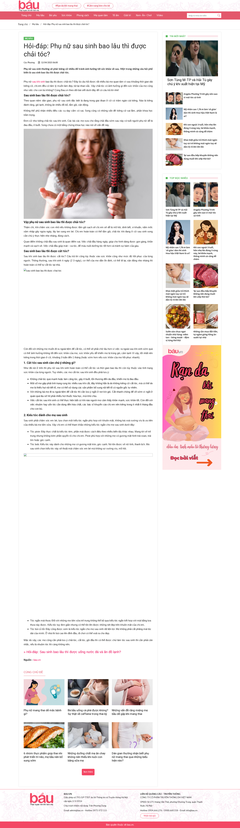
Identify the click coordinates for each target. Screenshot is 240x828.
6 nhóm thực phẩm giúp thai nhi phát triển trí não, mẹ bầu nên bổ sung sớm (43, 757)
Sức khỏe (67, 15)
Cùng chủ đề (33, 672)
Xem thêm (88, 772)
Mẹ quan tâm (101, 15)
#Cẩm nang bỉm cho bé (98, 6)
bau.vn (37, 659)
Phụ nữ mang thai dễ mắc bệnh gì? (42, 712)
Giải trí (127, 15)
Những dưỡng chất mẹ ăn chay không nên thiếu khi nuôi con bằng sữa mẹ (86, 757)
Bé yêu (53, 15)
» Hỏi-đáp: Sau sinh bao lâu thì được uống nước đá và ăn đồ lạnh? (72, 652)
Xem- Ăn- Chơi (144, 15)
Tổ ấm (115, 15)
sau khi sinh (38, 81)
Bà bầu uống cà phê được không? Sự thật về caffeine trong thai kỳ (88, 712)
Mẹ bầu (40, 15)
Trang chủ (26, 15)
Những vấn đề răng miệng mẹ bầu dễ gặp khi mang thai (130, 712)
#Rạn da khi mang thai (67, 6)
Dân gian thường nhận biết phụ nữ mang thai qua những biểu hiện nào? (130, 757)
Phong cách (83, 15)
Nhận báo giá (149, 816)
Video (160, 15)
